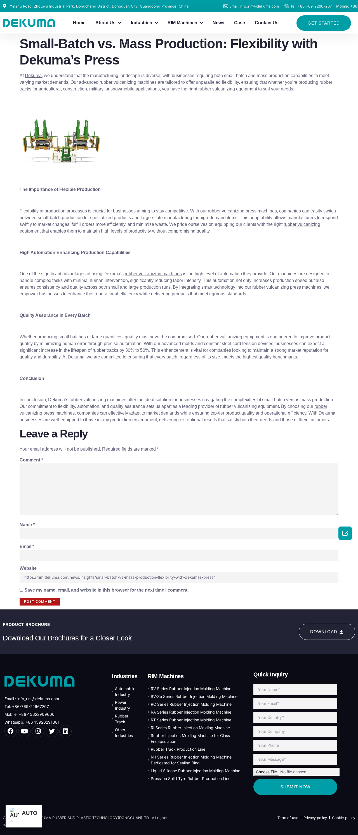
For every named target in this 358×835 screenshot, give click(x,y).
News (218, 22)
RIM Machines (182, 22)
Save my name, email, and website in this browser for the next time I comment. (106, 590)
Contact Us (267, 22)
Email (27, 546)
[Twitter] (52, 731)
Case (239, 22)
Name (27, 524)
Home (79, 22)
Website (28, 568)
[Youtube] (24, 731)
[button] (323, 23)
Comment (31, 460)
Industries (141, 22)
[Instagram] (38, 731)
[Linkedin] (65, 731)
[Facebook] (10, 731)
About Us (105, 22)
